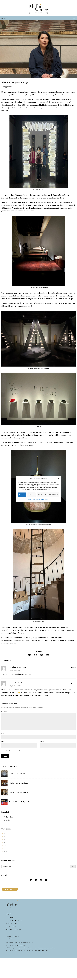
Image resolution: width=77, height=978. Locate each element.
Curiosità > (7, 840)
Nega (31, 495)
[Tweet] (29, 655)
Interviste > (7, 846)
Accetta (22, 495)
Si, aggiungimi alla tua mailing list (12, 750)
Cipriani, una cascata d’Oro (18, 783)
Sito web (42, 741)
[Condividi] (35, 655)
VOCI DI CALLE (12, 923)
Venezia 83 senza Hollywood (19, 802)
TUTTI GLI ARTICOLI (14, 920)
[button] (58, 479)
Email (3, 741)
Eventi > (6, 843)
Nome (3, 733)
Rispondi (72, 667)
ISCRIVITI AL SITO (13, 930)
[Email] (41, 655)
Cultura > (7, 837)
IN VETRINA (11, 926)
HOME (3, 18)
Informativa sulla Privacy (42, 499)
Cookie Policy (31, 499)
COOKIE (9, 939)
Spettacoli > (8, 852)
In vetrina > (7, 820)
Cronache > (7, 834)
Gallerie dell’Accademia (26, 102)
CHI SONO (10, 917)
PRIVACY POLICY (12, 936)
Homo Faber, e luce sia (17, 774)
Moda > (6, 849)
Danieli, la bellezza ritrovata (19, 793)
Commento (4, 711)
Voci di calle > (8, 817)
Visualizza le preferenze (48, 495)
